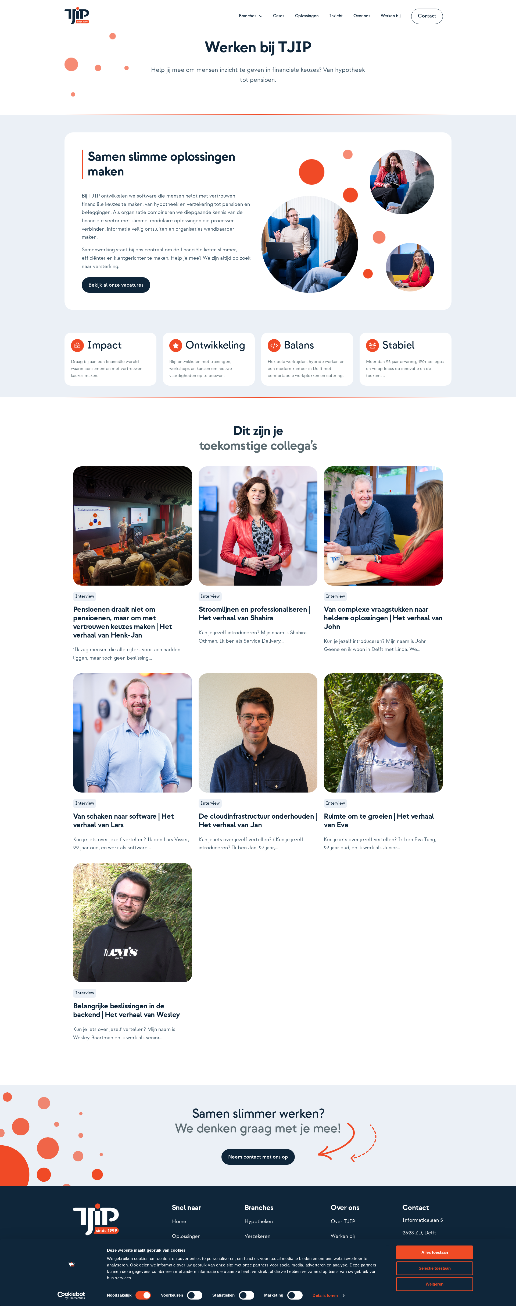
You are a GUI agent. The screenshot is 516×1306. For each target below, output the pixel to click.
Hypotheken (259, 1222)
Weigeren (434, 1284)
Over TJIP (343, 1222)
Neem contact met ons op (258, 1157)
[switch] (194, 1295)
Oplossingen (306, 16)
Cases (278, 16)
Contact (427, 16)
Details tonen (325, 1295)
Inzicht (336, 16)
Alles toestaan (434, 1252)
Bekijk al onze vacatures (116, 285)
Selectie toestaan (435, 1268)
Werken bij (390, 16)
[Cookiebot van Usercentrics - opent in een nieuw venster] (71, 1295)
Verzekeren (257, 1236)
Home (179, 1222)
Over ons (361, 16)
